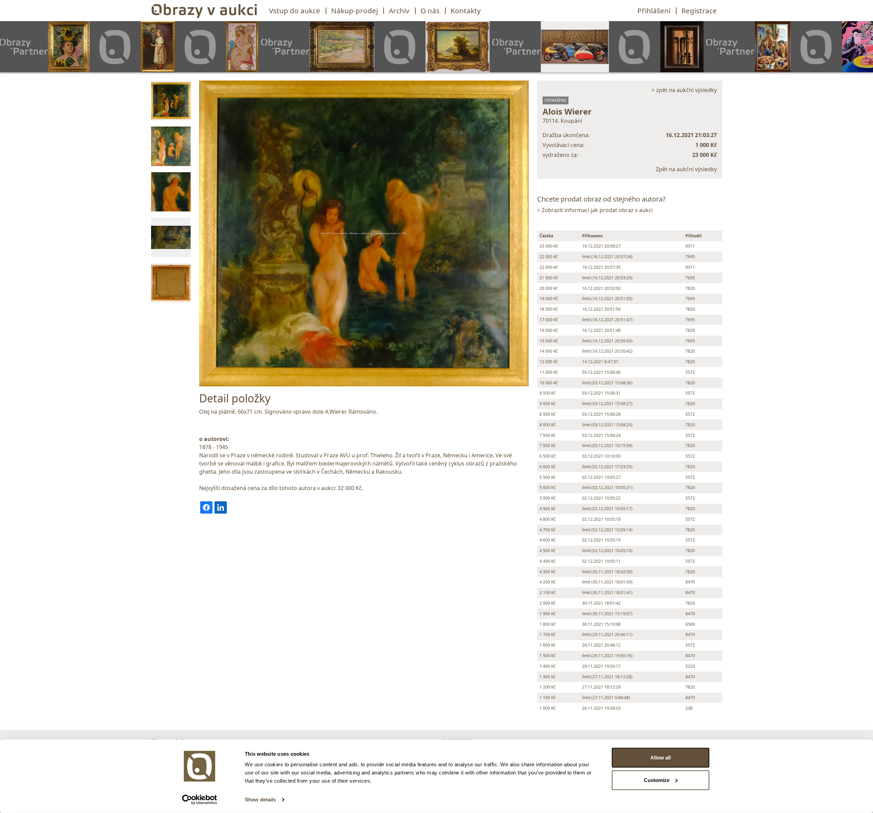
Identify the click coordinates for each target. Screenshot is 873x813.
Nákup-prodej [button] (354, 10)
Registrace (699, 10)
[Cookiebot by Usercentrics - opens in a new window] (200, 800)
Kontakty (465, 10)
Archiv (399, 10)
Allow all (660, 757)
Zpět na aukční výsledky (686, 169)
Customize (656, 780)
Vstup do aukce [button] (294, 10)
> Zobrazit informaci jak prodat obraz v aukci (595, 210)
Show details (260, 799)
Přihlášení (653, 10)
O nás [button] (430, 10)
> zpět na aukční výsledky (684, 90)
